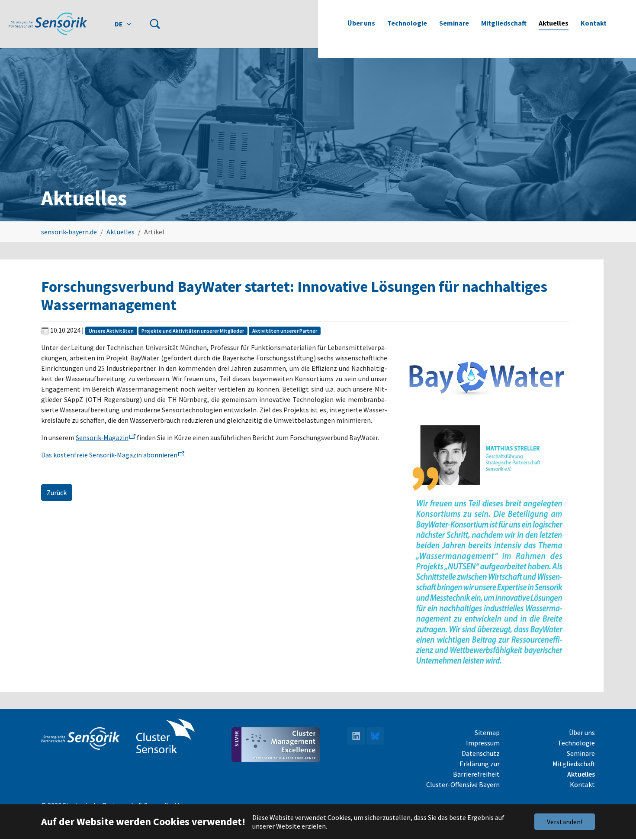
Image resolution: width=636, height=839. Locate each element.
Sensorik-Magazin (102, 437)
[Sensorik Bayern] (48, 23)
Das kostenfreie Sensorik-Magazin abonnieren (109, 454)
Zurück (57, 492)
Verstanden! (564, 821)
